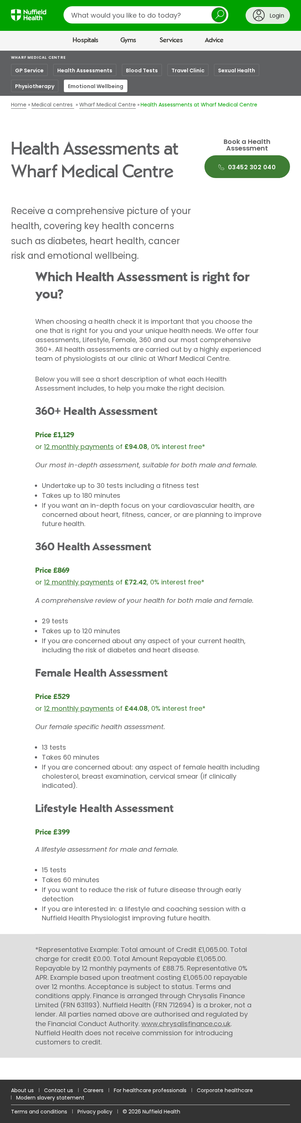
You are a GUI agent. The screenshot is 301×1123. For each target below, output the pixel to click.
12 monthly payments (79, 446)
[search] (146, 14)
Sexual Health (236, 70)
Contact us (58, 1090)
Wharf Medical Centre (38, 57)
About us (22, 1090)
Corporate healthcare (225, 1090)
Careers (93, 1090)
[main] (150, 565)
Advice (214, 40)
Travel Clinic (187, 70)
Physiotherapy (34, 86)
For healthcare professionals (150, 1090)
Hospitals (85, 40)
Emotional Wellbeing (95, 86)
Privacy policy (94, 1111)
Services (171, 40)
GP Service (29, 70)
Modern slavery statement (50, 1097)
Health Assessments (84, 70)
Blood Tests (142, 70)
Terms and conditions (39, 1111)
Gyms (128, 40)
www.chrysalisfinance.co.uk (186, 1023)
